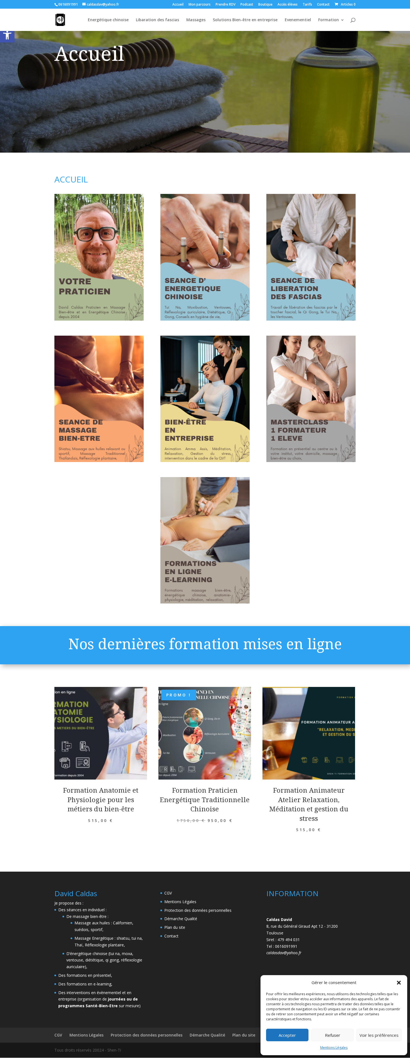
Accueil (178, 5)
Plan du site (174, 927)
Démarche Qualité (180, 918)
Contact (323, 5)
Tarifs (307, 5)
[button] (7, 35)
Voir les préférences (379, 1035)
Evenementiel (298, 20)
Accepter (287, 1035)
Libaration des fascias (157, 20)
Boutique (265, 5)
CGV (168, 893)
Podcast (246, 5)
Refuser (332, 1035)
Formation (328, 20)
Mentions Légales (334, 1047)
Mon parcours (200, 5)
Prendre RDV (225, 5)
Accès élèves (288, 5)
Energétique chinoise (108, 20)
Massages (196, 20)
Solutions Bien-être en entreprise (245, 20)
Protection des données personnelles (197, 910)
